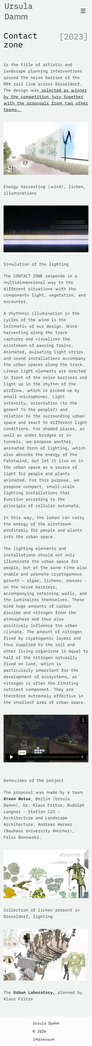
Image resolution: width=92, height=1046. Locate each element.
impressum (44, 1039)
